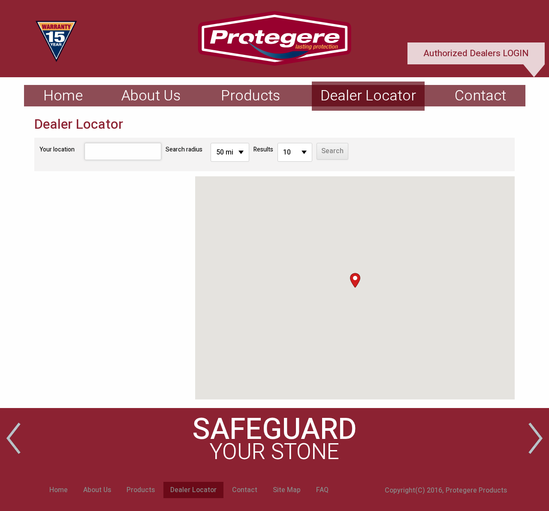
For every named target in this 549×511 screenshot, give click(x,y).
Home (63, 95)
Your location (57, 149)
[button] (355, 280)
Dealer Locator (368, 95)
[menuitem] (63, 95)
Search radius (184, 149)
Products (250, 95)
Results (263, 149)
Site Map (287, 490)
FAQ (322, 490)
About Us (151, 95)
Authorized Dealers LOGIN (476, 53)
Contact (480, 95)
